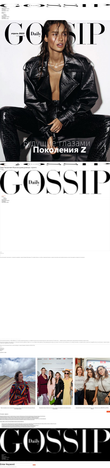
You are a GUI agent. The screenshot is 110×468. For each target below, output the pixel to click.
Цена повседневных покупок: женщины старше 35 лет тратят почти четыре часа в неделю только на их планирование (23, 418)
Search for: (2, 462)
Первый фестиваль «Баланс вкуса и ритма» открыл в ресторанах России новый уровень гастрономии (55, 408)
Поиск (1, 410)
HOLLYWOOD (4, 7)
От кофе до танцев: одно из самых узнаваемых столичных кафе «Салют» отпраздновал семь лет (20, 425)
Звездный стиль (5, 10)
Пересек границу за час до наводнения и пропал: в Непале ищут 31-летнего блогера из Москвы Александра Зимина (18, 408)
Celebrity (4, 9)
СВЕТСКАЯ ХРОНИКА (5, 8)
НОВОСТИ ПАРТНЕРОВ (19, 421)
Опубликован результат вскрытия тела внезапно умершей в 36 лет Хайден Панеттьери (18, 426)
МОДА (3, 5)
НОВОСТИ (3, 4)
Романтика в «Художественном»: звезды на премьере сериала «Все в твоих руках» (17, 424)
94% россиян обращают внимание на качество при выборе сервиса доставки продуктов (17, 419)
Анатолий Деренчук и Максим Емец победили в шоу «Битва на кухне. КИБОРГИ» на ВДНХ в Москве (92, 408)
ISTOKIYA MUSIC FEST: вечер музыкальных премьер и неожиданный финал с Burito (18, 427)
